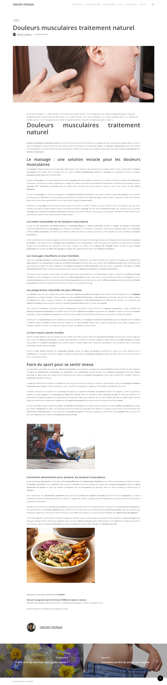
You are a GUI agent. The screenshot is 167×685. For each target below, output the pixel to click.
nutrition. (61, 594)
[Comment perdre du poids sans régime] (125, 661)
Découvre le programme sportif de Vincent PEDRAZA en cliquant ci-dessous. (57, 600)
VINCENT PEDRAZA (23, 4)
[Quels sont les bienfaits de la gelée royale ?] (42, 661)
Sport (17, 20)
